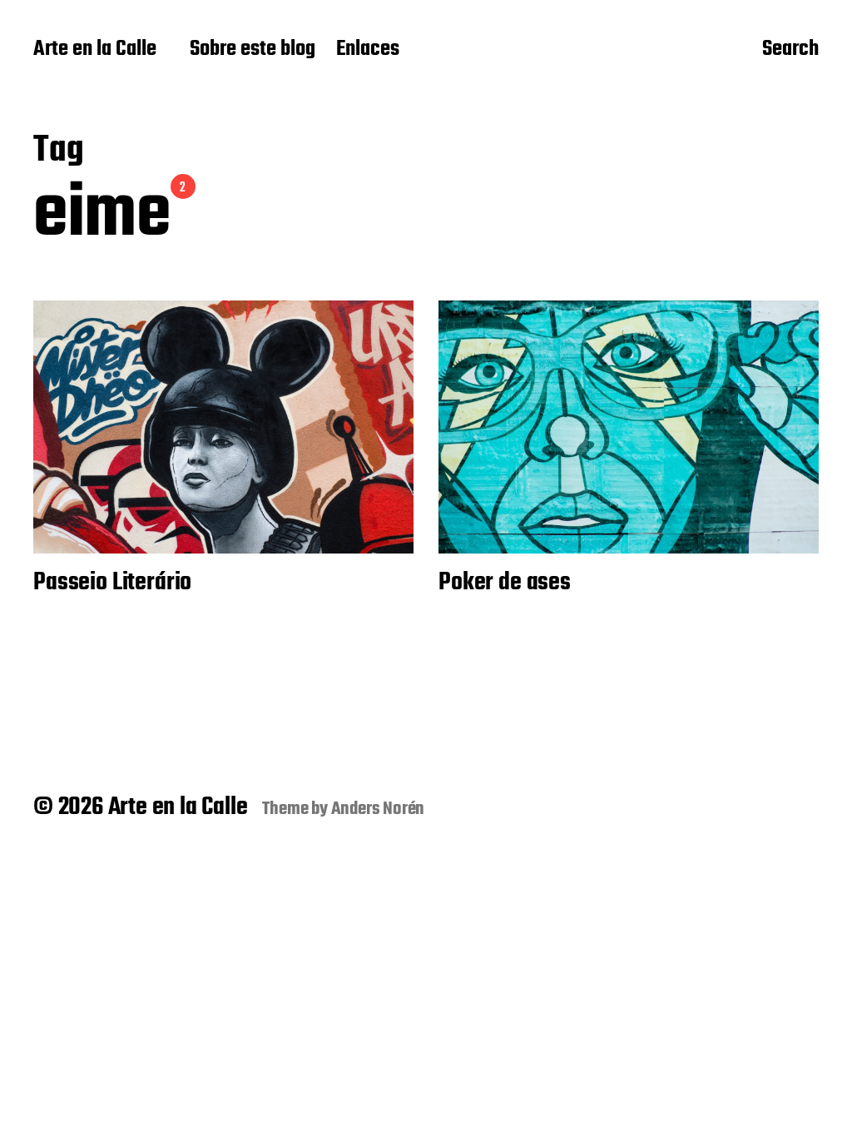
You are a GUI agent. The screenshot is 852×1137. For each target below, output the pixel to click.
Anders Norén (378, 809)
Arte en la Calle (94, 49)
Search (790, 51)
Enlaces (367, 49)
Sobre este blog (252, 49)
